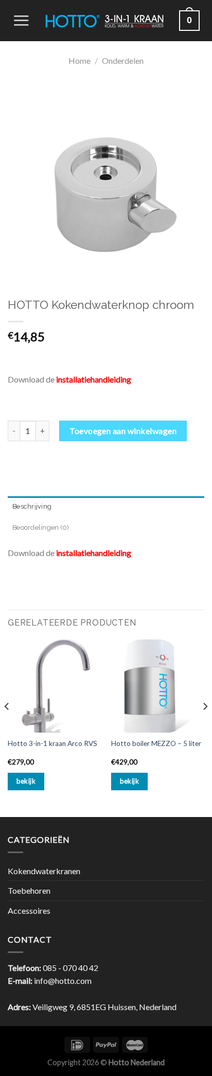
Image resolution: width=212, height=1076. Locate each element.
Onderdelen (123, 60)
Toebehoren (29, 890)
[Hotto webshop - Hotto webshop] (104, 20)
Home (79, 60)
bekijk (26, 781)
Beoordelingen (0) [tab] (40, 527)
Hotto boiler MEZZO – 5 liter (156, 743)
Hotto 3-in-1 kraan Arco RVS (52, 743)
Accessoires (29, 910)
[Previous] (7, 727)
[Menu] (21, 20)
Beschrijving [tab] (31, 506)
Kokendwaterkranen (44, 871)
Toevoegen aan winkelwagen (122, 431)
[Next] (205, 727)
